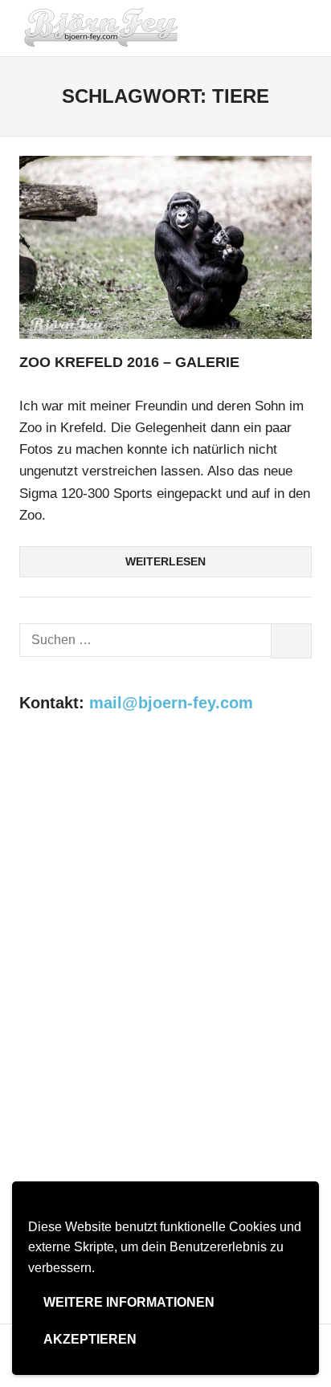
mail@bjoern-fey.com (171, 703)
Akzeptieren (90, 1339)
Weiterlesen (165, 561)
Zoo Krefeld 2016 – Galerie (129, 362)
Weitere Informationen (129, 1302)
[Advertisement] (165, 912)
